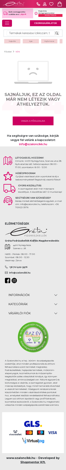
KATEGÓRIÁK (18, 304)
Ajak (31, 41)
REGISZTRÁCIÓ (50, 15)
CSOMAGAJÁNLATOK (45, 23)
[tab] (33, 295)
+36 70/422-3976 (18, 267)
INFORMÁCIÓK (19, 295)
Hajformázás (49, 41)
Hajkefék (12, 41)
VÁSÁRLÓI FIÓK (19, 313)
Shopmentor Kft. (33, 462)
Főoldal (8, 51)
